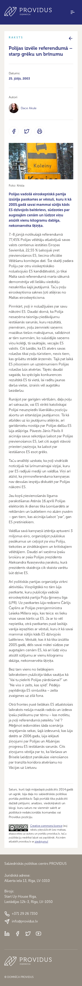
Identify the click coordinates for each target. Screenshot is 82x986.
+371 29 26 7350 (25, 913)
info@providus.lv (25, 921)
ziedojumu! (41, 841)
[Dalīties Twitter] (26, 131)
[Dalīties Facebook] (14, 131)
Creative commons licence (46, 825)
